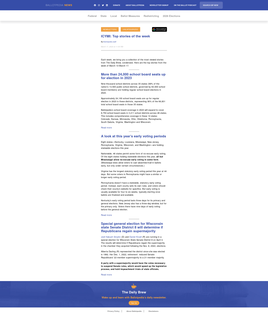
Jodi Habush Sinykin (111, 236)
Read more (106, 127)
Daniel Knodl (135, 236)
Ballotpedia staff (109, 41)
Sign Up (134, 303)
